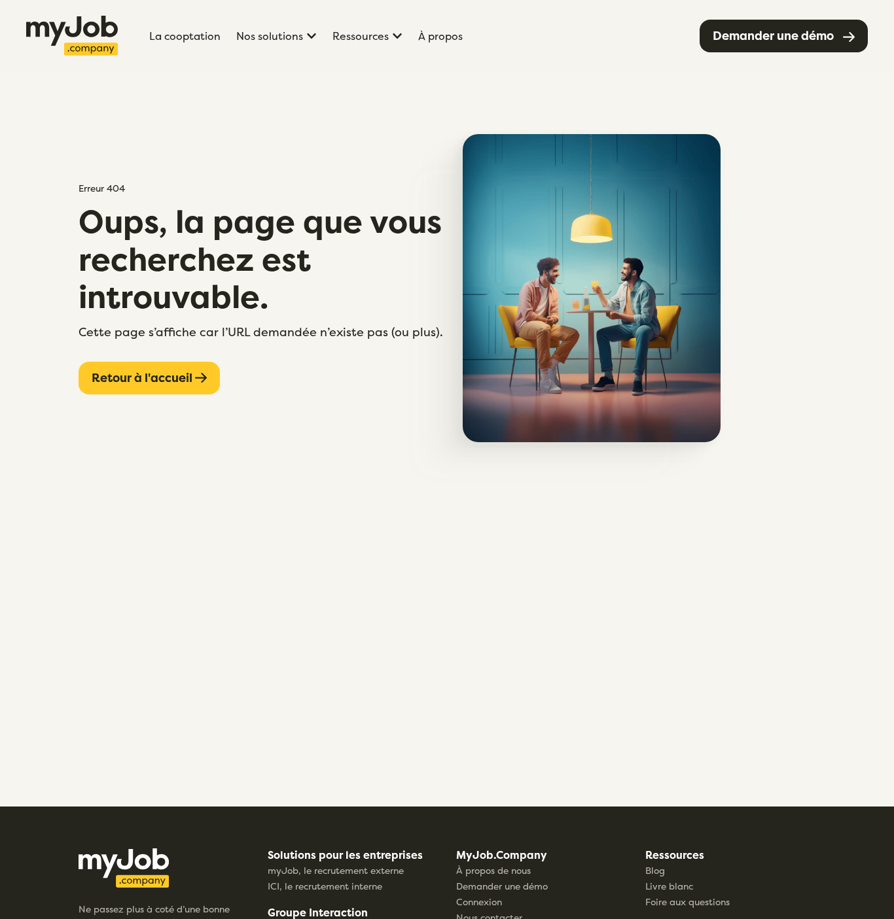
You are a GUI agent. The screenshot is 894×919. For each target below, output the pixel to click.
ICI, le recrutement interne (325, 886)
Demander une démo (502, 886)
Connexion (479, 901)
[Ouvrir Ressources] (397, 36)
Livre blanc (669, 886)
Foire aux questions (687, 901)
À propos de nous (493, 870)
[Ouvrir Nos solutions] (311, 36)
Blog (655, 870)
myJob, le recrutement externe (336, 870)
